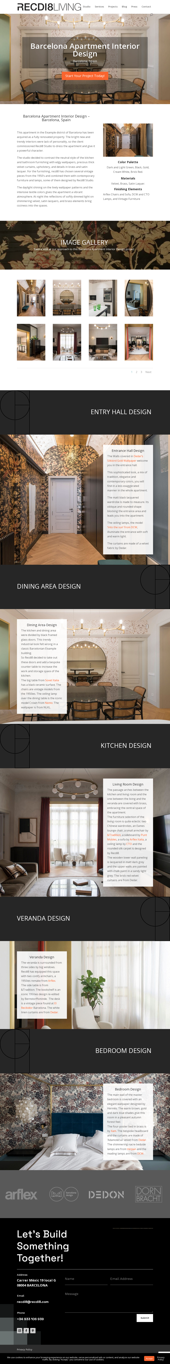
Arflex (51, 981)
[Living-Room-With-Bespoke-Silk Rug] (139, 360)
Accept (149, 1358)
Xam (113, 1131)
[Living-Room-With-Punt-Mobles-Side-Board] (103, 360)
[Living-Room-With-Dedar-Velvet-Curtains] (67, 360)
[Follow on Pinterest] (33, 1330)
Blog (124, 6)
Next (148, 372)
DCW (140, 1153)
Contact (146, 6)
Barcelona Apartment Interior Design (85, 50)
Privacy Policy (24, 1349)
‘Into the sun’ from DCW (122, 527)
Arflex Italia (137, 839)
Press (134, 6)
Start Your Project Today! (85, 76)
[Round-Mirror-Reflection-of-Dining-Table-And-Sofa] (139, 316)
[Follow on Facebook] (26, 1330)
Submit (145, 1318)
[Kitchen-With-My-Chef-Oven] (103, 316)
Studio (86, 6)
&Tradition (114, 835)
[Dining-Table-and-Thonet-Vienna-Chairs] (67, 316)
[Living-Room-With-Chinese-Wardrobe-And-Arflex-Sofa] (31, 360)
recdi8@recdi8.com (33, 1302)
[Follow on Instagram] (19, 1330)
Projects (113, 6)
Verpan (131, 1149)
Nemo (49, 703)
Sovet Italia (52, 680)
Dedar (54, 1012)
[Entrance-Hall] (31, 316)
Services (99, 6)
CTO (129, 844)
